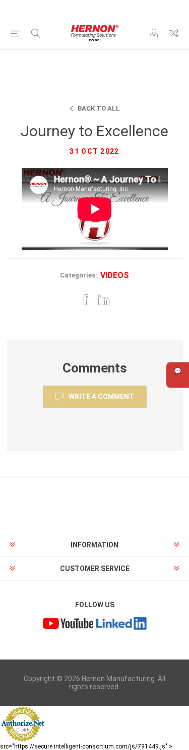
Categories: (78, 275)
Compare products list (174, 33)
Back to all (99, 108)
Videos (114, 275)
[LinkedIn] (121, 624)
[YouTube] (68, 624)
